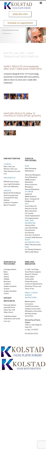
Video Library (8, 312)
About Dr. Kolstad (31, 274)
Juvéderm (7, 284)
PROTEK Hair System (11, 182)
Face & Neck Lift (30, 206)
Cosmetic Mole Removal (33, 237)
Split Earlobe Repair (32, 252)
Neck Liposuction (31, 211)
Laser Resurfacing (31, 228)
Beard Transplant (10, 205)
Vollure (6, 274)
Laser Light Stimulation (12, 184)
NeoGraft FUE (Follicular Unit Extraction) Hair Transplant (12, 195)
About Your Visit (9, 310)
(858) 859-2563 (20, 14)
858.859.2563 (32, 334)
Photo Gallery (30, 277)
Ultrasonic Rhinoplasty (33, 175)
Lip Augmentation (10, 269)
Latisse (6, 293)
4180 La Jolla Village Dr (33, 325)
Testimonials (29, 279)
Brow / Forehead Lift (32, 199)
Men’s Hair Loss (9, 166)
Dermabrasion (30, 230)
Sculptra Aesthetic (10, 286)
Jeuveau (7, 289)
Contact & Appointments (33, 284)
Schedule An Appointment (20, 23)
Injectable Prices (9, 307)
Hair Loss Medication (11, 186)
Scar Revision (29, 233)
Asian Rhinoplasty (31, 177)
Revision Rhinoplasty (32, 189)
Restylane (7, 281)
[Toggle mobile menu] (41, 3)
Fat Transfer (29, 213)
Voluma (6, 277)
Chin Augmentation (32, 218)
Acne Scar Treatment (32, 235)
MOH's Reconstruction (33, 245)
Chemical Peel (30, 225)
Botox (6, 272)
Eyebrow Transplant (11, 202)
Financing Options (10, 305)
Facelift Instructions (32, 306)
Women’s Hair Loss (10, 169)
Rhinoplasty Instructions (33, 311)
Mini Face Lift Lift (31, 209)
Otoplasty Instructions (33, 309)
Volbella (6, 279)
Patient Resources (31, 281)
